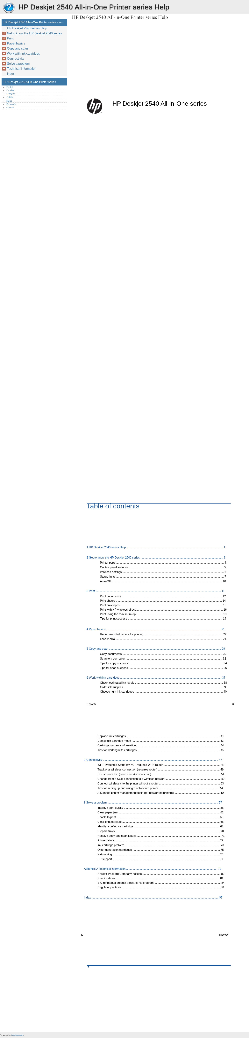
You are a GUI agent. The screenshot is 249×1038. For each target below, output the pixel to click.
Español (10, 90)
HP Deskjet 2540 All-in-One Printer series (9, 8)
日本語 (9, 97)
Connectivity (15, 58)
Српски (10, 107)
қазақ (9, 101)
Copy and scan (17, 48)
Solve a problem (18, 63)
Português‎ (11, 104)
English (9, 87)
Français (10, 93)
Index (11, 73)
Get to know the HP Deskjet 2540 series (34, 33)
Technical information (21, 68)
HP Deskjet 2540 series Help (27, 28)
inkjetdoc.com (17, 1035)
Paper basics (16, 43)
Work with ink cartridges (23, 53)
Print (10, 38)
